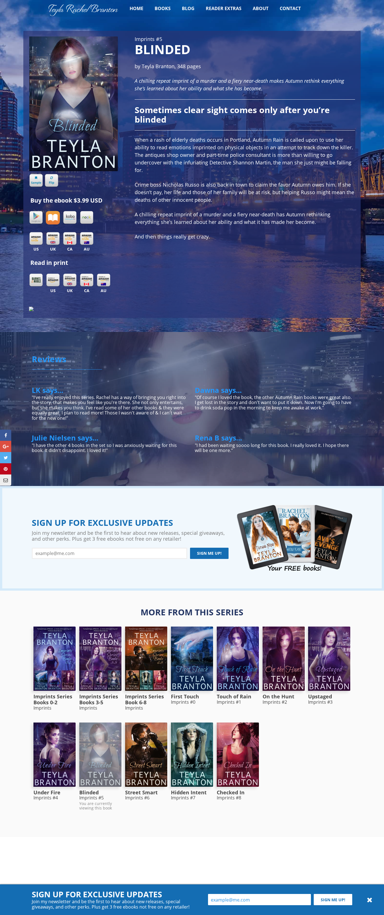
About (260, 8)
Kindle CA (70, 239)
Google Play (36, 217)
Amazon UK (70, 280)
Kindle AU (87, 239)
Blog (188, 8)
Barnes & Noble (36, 280)
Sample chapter (36, 180)
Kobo (70, 217)
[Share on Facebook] (5, 435)
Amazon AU (103, 280)
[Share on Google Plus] (5, 446)
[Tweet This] (5, 457)
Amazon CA (87, 280)
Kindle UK (53, 239)
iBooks (53, 217)
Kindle (36, 239)
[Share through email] (5, 480)
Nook (87, 217)
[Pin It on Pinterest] (5, 468)
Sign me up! (209, 553)
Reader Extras (223, 8)
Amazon (53, 280)
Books (163, 8)
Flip (51, 180)
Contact (290, 8)
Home (136, 8)
